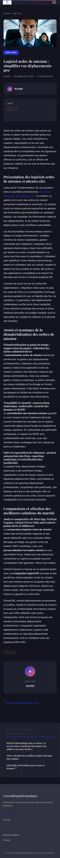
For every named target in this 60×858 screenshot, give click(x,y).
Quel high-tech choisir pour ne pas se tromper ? (26, 767)
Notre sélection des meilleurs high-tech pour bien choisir (29, 757)
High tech (17, 13)
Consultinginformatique (20, 796)
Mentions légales (11, 835)
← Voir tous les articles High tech (20, 703)
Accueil (6, 13)
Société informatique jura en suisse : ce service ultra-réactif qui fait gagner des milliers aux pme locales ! (26, 746)
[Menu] (54, 2)
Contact (6, 840)
